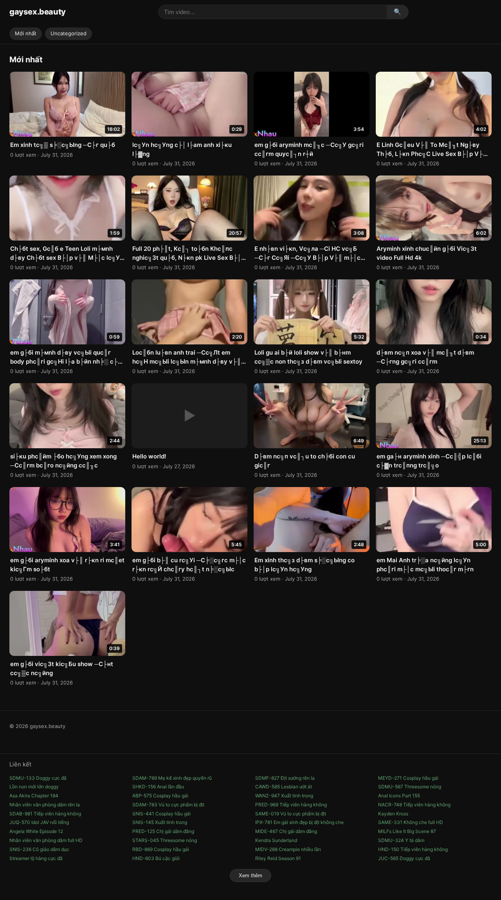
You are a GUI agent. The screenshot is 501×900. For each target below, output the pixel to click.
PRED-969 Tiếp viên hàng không (291, 805)
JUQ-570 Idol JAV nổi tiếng (39, 822)
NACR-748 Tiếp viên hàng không (414, 805)
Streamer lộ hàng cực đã (36, 858)
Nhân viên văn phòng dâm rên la (44, 805)
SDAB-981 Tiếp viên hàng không (45, 814)
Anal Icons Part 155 (399, 796)
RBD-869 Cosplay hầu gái (160, 849)
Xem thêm (250, 875)
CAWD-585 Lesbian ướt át (283, 787)
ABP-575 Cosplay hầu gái (160, 796)
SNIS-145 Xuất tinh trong (159, 822)
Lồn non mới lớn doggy (34, 787)
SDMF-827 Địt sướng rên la (285, 778)
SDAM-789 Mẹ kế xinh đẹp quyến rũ (172, 778)
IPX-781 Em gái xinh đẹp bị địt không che (299, 822)
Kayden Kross (393, 814)
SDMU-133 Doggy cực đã (38, 778)
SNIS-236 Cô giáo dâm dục (39, 849)
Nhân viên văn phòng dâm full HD (46, 840)
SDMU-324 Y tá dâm (401, 840)
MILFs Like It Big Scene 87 (407, 831)
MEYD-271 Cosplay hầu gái (408, 778)
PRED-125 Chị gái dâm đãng (163, 831)
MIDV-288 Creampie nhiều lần (288, 849)
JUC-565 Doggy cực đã (404, 858)
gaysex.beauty (37, 11)
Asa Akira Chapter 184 (33, 796)
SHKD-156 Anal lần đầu (158, 787)
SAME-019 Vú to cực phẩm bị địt (290, 814)
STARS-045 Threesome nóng (164, 840)
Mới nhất (25, 33)
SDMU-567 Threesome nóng (409, 787)
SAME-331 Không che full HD (410, 822)
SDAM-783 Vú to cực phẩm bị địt (168, 805)
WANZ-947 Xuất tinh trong (284, 796)
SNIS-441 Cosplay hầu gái (161, 814)
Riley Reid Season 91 (278, 858)
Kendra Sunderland (276, 840)
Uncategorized (68, 33)
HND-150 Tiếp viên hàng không (413, 849)
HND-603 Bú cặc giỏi (156, 858)
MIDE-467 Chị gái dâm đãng (286, 831)
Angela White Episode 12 (36, 831)
